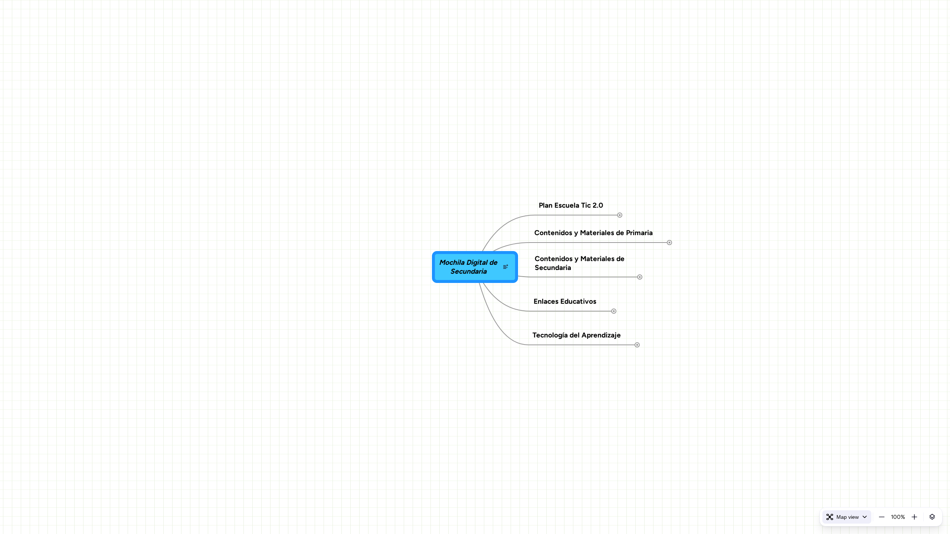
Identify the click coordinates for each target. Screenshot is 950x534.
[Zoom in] (914, 517)
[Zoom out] (881, 517)
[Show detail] (932, 517)
